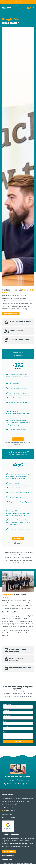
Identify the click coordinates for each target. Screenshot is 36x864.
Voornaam (6, 710)
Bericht (5, 732)
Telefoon (6, 726)
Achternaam (7, 715)
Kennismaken (18, 439)
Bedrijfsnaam (7, 704)
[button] (27, 8)
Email (5, 721)
